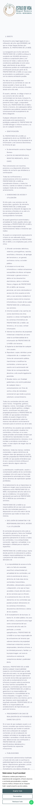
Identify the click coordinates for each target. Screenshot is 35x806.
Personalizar (17, 796)
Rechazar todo (17, 802)
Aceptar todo (17, 791)
